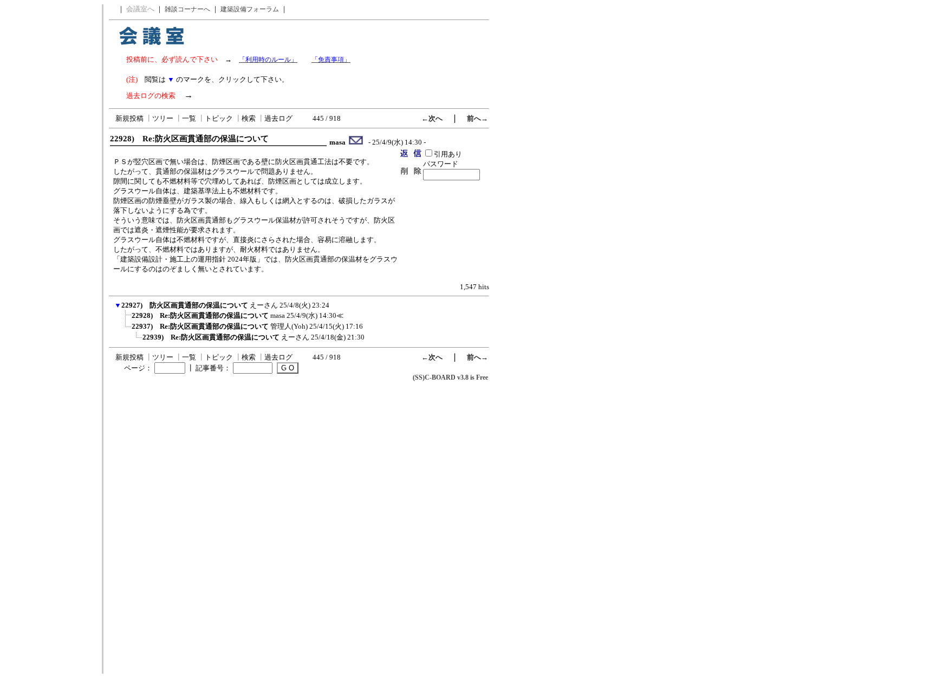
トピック (219, 118)
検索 (249, 118)
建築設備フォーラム (249, 9)
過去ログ (278, 118)
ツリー (162, 118)
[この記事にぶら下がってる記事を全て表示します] (126, 319)
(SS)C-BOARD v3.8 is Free (450, 377)
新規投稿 (129, 118)
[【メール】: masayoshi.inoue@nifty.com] (356, 142)
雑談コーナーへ (187, 9)
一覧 (189, 118)
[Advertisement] (50, 166)
